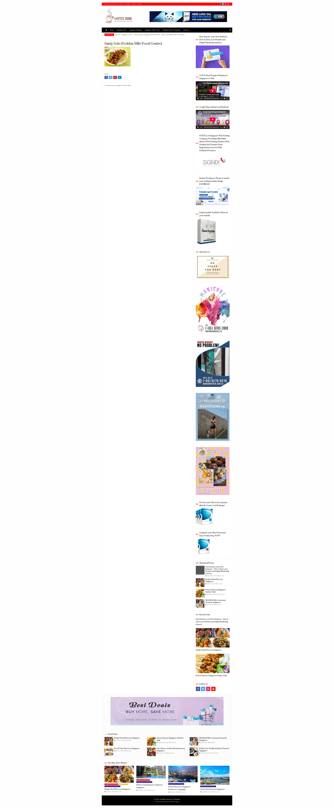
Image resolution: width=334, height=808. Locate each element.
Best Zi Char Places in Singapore (127, 748)
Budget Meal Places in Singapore (209, 650)
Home (112, 30)
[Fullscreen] (227, 98)
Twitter (133, 4)
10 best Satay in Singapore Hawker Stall (118, 85)
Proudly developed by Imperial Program (167, 801)
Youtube (139, 4)
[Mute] (224, 98)
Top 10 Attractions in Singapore (212, 789)
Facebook (121, 4)
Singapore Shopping (135, 30)
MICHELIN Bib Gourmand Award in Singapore (215, 601)
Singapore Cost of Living (111, 784)
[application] (213, 90)
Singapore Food (121, 30)
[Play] (198, 98)
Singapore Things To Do (152, 30)
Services (186, 30)
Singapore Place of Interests (171, 30)
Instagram (127, 4)
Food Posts (112, 734)
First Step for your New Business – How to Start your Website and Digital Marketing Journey (217, 570)
